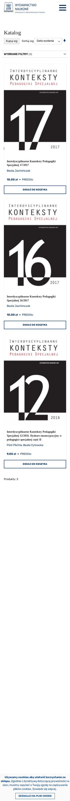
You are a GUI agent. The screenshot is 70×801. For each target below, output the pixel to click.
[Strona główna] (24, 7)
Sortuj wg (28, 40)
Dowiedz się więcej (44, 789)
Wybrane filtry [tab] (16, 54)
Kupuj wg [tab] (11, 41)
